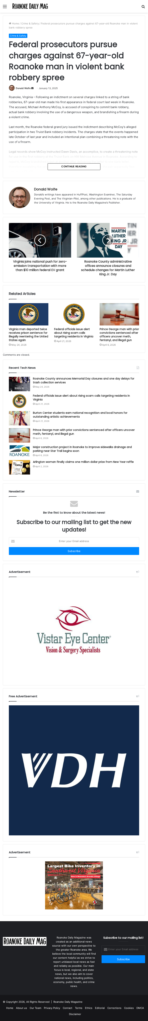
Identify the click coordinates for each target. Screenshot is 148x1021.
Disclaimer (75, 1014)
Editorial (100, 1007)
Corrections (114, 1007)
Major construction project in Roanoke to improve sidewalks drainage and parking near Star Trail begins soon (82, 449)
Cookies (129, 1007)
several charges (84, 97)
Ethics (88, 1007)
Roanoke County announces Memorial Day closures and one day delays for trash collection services (83, 380)
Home (15, 23)
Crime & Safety (30, 23)
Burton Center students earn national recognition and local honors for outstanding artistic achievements (80, 415)
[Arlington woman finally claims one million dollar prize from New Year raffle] (19, 467)
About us (21, 1007)
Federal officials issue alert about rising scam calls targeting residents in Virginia (73, 332)
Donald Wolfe (23, 88)
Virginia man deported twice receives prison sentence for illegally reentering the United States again (28, 334)
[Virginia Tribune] (30, 6)
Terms (78, 1007)
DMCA (140, 1007)
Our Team (35, 1007)
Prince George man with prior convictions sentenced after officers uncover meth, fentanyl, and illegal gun (119, 334)
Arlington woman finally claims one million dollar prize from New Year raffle (83, 462)
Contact (67, 1007)
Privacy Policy (52, 1007)
